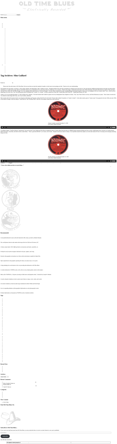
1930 (4, 305)
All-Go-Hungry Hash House (12, 28)
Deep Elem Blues (9, 37)
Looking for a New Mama (11, 46)
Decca (4, 325)
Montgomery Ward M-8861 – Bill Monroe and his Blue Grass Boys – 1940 (19, 370)
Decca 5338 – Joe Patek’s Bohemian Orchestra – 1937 (15, 369)
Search (2, 14)
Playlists (5, 64)
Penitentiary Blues (10, 51)
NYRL (4, 337)
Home (4, 23)
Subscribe (5, 436)
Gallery (4, 26)
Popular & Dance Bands (11, 69)
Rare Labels (5, 345)
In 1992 (7, 40)
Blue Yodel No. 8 (9, 32)
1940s (13, 163)
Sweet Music (5, 350)
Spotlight (5, 397)
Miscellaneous (6, 394)
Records (6, 163)
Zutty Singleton (57, 163)
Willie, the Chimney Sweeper (12, 63)
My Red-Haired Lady (10, 49)
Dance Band (5, 324)
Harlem (4, 329)
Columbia (5, 321)
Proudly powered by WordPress (103, 442)
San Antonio (5, 346)
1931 (4, 309)
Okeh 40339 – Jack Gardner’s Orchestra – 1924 (25, 383)
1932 (4, 310)
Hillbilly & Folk (9, 67)
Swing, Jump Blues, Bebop (12, 71)
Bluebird (4, 315)
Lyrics (4, 27)
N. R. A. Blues (9, 50)
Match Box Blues (9, 47)
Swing (4, 351)
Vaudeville (5, 357)
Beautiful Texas (9, 29)
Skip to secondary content (6, 21)
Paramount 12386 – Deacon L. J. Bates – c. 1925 (13, 366)
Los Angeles (38, 163)
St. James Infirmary (10, 54)
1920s (5, 299)
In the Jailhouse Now (10, 41)
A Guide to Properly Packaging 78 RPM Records (47, 385)
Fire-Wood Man (9, 38)
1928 (4, 303)
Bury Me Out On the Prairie (12, 34)
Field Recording (6, 326)
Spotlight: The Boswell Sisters (42, 382)
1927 (4, 301)
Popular (5, 342)
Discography (6, 392)
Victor (5, 358)
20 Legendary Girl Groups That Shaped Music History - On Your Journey (19, 382)
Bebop (23, 163)
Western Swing (9, 72)
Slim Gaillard (44, 163)
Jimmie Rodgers (5, 334)
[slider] (114, 127)
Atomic (19, 163)
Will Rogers (113, 166)
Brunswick (5, 318)
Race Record (6, 343)
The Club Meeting (10, 57)
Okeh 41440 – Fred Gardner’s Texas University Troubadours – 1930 (26, 384)
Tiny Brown (50, 163)
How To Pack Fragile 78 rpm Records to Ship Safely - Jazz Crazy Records (19, 385)
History (4, 393)
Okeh (4, 339)
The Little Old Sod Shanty (11, 58)
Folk (4, 328)
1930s (5, 307)
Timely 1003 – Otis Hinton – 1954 (10, 371)
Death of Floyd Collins (11, 35)
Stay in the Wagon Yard (11, 55)
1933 (4, 311)
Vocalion (5, 360)
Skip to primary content (6, 20)
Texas (5, 354)
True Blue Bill (9, 62)
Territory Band (6, 352)
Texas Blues (5, 355)
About (4, 24)
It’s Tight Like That (10, 43)
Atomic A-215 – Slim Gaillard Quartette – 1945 (22, 79)
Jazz (34, 163)
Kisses (7, 45)
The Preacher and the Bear (11, 61)
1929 (4, 304)
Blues (7, 66)
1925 (4, 300)
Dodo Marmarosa (29, 163)
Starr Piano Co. (5, 349)
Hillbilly (6, 331)
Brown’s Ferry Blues (10, 33)
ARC (4, 314)
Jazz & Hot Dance (10, 68)
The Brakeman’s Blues (11, 56)
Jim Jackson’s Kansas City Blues (13, 44)
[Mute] (111, 127)
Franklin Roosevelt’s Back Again (13, 39)
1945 (17, 163)
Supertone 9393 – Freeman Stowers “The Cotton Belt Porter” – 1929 (18, 367)
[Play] (2, 127)
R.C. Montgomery (24, 442)
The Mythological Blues (11, 60)
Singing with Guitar (9, 348)
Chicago (5, 320)
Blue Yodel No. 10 (10, 30)
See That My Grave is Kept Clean (13, 52)
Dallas (4, 322)
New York (7, 336)
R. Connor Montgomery (18, 82)
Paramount (5, 340)
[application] (58, 127)
